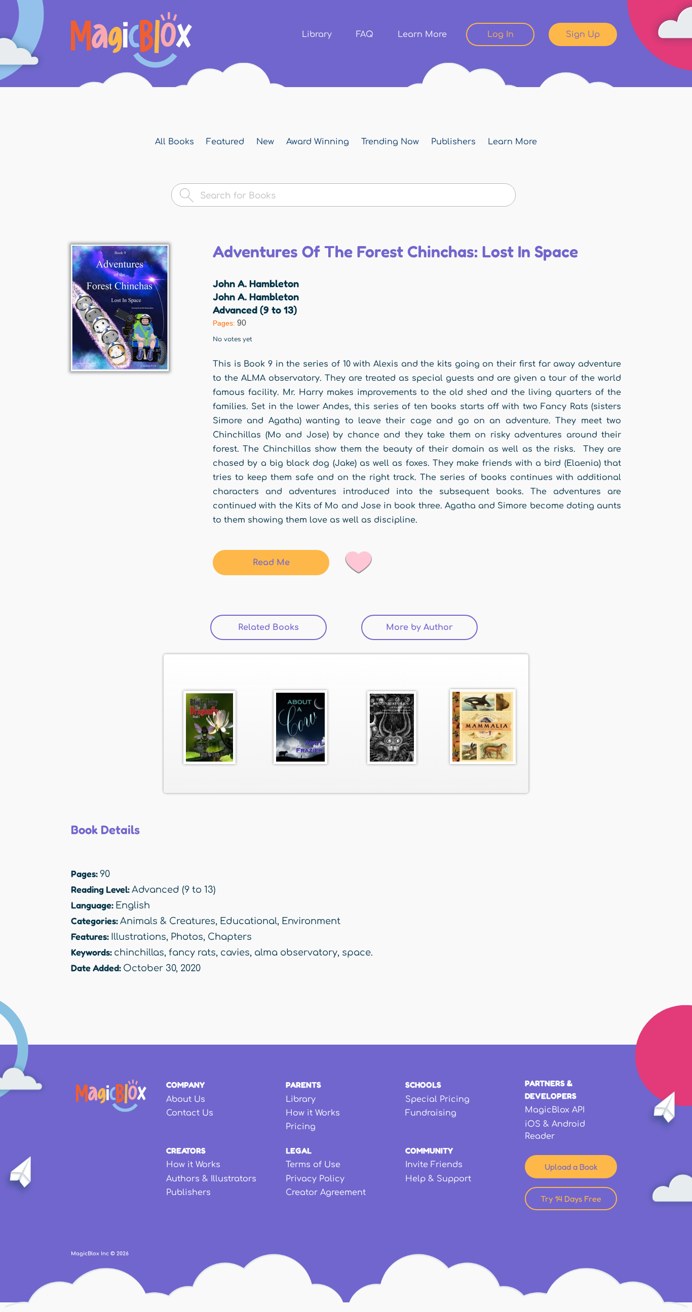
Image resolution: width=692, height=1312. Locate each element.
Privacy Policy (315, 1178)
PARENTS (303, 1085)
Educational (248, 921)
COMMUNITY (429, 1150)
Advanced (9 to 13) (255, 310)
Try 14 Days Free (571, 1199)
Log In (500, 34)
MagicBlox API (555, 1110)
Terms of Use (313, 1164)
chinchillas (139, 952)
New (265, 142)
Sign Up (583, 34)
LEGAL (299, 1150)
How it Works (313, 1113)
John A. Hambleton (256, 283)
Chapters (230, 937)
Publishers (453, 142)
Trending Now (390, 142)
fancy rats (192, 952)
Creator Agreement (326, 1192)
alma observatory (295, 952)
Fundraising (430, 1113)
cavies (235, 952)
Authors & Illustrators (211, 1178)
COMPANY (185, 1085)
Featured (225, 142)
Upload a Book (571, 1167)
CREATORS (186, 1150)
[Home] (131, 40)
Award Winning (317, 142)
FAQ (364, 34)
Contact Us (189, 1113)
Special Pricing (437, 1099)
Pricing (301, 1126)
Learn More (422, 34)
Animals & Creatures (167, 921)
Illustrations (138, 937)
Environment (311, 921)
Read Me (271, 562)
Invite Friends (434, 1164)
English (133, 905)
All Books (174, 142)
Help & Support (438, 1178)
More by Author (419, 627)
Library (317, 34)
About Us (185, 1099)
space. (357, 952)
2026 (123, 1253)
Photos (187, 937)
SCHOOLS (423, 1085)
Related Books (282, 627)
